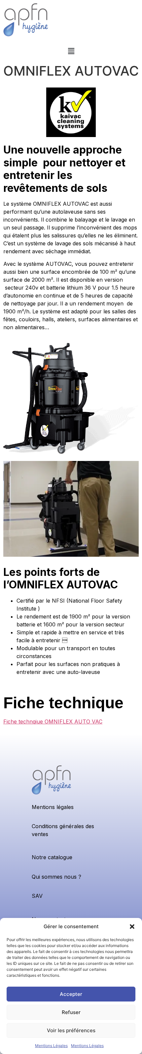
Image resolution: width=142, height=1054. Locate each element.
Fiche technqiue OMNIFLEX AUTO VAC (52, 721)
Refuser (71, 1012)
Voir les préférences (71, 1030)
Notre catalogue (52, 857)
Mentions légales (53, 807)
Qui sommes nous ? (56, 876)
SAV (37, 896)
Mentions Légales (51, 1045)
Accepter (71, 994)
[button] (132, 926)
